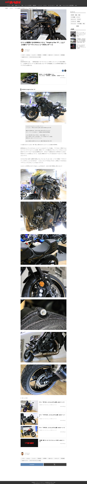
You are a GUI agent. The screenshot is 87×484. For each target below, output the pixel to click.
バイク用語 (79, 23)
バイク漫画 (73, 17)
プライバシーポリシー (40, 482)
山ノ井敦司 (27, 50)
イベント (78, 17)
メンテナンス (73, 21)
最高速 (78, 21)
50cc (84, 23)
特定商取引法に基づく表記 (50, 482)
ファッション (73, 23)
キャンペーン (73, 19)
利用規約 (33, 482)
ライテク (79, 19)
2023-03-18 (27, 49)
